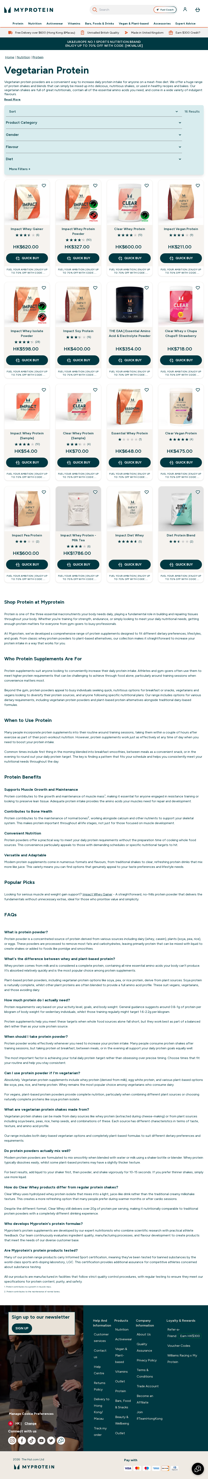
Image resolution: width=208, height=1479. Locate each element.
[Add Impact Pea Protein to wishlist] (44, 492)
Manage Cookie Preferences (31, 1413)
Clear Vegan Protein (181, 433)
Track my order (100, 1431)
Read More (12, 99)
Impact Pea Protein (27, 535)
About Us (144, 1334)
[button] (198, 1469)
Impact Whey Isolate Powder (27, 333)
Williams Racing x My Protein (182, 1359)
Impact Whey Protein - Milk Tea (78, 538)
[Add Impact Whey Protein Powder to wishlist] (95, 185)
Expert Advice (186, 23)
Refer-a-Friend (183, 1333)
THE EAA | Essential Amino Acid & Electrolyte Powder (130, 333)
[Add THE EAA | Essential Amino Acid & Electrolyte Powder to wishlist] (147, 288)
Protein (18, 23)
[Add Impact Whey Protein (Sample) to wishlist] (44, 390)
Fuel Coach (167, 9)
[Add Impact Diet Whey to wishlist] (147, 492)
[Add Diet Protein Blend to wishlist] (198, 492)
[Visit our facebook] (22, 1440)
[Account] (185, 10)
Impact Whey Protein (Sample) (27, 436)
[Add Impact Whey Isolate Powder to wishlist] (44, 288)
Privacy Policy (147, 1360)
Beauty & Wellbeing (122, 1420)
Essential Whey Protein (130, 433)
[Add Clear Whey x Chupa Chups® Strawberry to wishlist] (198, 288)
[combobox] (134, 10)
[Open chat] (61, 1440)
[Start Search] (95, 10)
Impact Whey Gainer (27, 229)
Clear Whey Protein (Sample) (78, 436)
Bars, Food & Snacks (123, 1404)
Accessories (162, 23)
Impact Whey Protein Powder (78, 231)
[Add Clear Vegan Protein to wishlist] (198, 390)
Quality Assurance (144, 1347)
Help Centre (99, 1370)
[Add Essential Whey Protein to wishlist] (147, 390)
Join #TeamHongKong (149, 1415)
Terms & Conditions (145, 1373)
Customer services (101, 1338)
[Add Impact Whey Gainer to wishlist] (44, 185)
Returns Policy (99, 1386)
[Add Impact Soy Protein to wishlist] (95, 288)
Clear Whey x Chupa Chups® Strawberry (181, 333)
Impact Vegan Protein (181, 229)
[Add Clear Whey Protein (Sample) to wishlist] (95, 390)
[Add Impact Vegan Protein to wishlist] (198, 185)
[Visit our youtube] (41, 1440)
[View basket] (198, 9)
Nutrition (35, 23)
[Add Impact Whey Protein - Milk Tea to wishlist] (95, 492)
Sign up (21, 1328)
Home (9, 57)
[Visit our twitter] (51, 1440)
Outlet (120, 1381)
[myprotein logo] (28, 9)
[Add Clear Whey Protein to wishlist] (147, 185)
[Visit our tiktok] (32, 1440)
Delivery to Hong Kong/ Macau (101, 1408)
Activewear (55, 23)
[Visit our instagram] (12, 1440)
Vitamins (74, 23)
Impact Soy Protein (78, 331)
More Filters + (19, 169)
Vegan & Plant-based (134, 23)
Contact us (100, 1354)
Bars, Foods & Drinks (99, 23)
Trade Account (148, 1386)
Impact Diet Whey (129, 535)
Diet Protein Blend (181, 535)
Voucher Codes (178, 1345)
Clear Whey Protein (129, 229)
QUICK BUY (30, 258)
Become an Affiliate (145, 1399)
